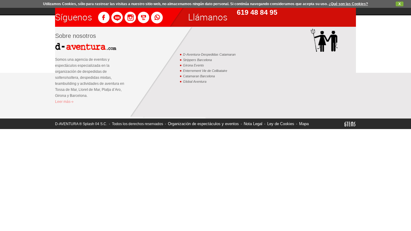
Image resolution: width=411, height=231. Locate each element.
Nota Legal (253, 124)
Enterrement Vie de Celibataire (205, 70)
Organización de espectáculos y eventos (203, 124)
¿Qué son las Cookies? (348, 4)
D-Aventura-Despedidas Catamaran (209, 54)
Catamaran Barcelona (199, 76)
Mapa (304, 124)
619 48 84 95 (257, 12)
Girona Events (193, 65)
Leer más (62, 102)
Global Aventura (194, 81)
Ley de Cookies (280, 124)
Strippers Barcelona (197, 60)
